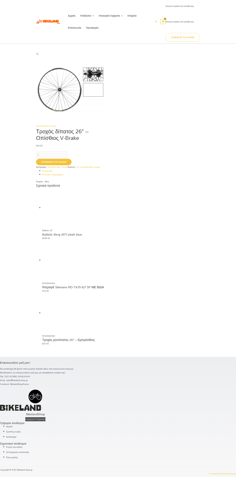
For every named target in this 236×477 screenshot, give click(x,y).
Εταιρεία (132, 15)
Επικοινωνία (74, 27)
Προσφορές (92, 27)
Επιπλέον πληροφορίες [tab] (52, 174)
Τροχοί (53, 126)
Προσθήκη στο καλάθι (53, 162)
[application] (92, 16)
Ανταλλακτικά (42, 126)
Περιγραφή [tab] (47, 171)
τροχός (97, 167)
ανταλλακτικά (86, 167)
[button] (156, 21)
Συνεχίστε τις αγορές (183, 37)
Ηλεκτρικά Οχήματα (109, 15)
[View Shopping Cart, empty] (163, 21)
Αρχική (71, 15)
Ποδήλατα (85, 15)
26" (77, 167)
